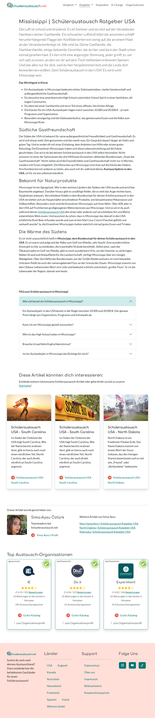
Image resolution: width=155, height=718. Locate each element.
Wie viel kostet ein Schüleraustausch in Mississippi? (53, 301)
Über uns (89, 672)
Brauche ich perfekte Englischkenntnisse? (47, 344)
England (62, 665)
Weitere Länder (56, 706)
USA (49, 665)
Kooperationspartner (96, 692)
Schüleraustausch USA (51, 212)
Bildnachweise (93, 686)
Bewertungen (36, 592)
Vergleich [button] (68, 5)
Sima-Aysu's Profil (47, 535)
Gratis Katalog (31, 615)
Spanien (51, 699)
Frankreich (53, 692)
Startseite (25, 385)
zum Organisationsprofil (30, 623)
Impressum (91, 679)
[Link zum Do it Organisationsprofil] (77, 571)
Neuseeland (54, 686)
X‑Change (117, 5)
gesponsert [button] (14, 561)
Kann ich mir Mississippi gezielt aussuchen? (48, 324)
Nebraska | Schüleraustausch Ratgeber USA (104, 531)
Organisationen (135, 5)
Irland (65, 699)
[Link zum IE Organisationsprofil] (29, 571)
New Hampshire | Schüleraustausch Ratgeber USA (108, 523)
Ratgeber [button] (85, 5)
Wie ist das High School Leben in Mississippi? (49, 334)
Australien (53, 679)
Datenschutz (91, 665)
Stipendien (102, 5)
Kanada (51, 672)
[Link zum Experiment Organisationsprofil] (126, 571)
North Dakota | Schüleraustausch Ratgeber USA (107, 527)
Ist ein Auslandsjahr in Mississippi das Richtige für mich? (56, 353)
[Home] (26, 4)
